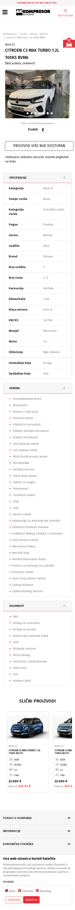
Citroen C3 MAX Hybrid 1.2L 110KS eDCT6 (24, 752)
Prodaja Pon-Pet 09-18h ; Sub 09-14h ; (37, 3)
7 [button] (48, 114)
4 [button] (36, 114)
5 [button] (40, 114)
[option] (37, 3)
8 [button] (52, 114)
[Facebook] (43, 129)
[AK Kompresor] (33, 12)
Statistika (27, 891)
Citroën (33, 34)
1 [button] (24, 114)
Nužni (12, 891)
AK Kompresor (10, 34)
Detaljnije (8, 881)
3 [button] (32, 114)
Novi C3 (44, 34)
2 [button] (28, 114)
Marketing (45, 891)
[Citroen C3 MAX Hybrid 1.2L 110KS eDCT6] (28, 727)
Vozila (23, 34)
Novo (46, 199)
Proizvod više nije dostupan (39, 146)
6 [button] (44, 114)
